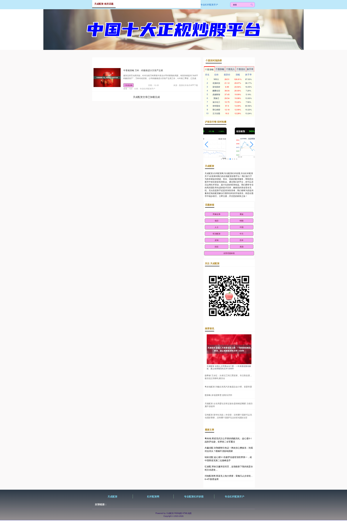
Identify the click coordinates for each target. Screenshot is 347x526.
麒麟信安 (216, 90)
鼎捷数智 (216, 94)
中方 (241, 233)
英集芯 (216, 98)
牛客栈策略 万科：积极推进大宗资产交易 (143, 70)
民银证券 (216, 214)
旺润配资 (216, 233)
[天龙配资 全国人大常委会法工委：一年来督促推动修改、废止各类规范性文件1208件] (229, 349)
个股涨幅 (209, 69)
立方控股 (216, 113)
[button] (206, 144)
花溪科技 (216, 83)
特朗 (241, 220)
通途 (241, 214)
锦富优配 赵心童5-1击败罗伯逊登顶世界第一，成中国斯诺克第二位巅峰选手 (228, 459)
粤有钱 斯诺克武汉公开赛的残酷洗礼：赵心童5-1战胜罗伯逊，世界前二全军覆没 (228, 440)
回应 (217, 246)
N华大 (216, 79)
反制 (217, 240)
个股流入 (230, 69)
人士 (217, 227)
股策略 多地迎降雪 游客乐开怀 (218, 395)
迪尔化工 (216, 102)
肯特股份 (216, 105)
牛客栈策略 (128, 85)
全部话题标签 (229, 253)
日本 (241, 240)
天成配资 (112, 496)
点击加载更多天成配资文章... (146, 97)
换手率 (250, 69)
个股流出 (241, 69)
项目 (217, 220)
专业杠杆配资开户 (209, 4)
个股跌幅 (220, 69)
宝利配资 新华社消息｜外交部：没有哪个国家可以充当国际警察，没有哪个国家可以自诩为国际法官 (228, 416)
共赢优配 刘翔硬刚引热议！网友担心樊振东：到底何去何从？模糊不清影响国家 (229, 449)
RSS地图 (178, 513)
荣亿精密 (216, 109)
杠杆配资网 (153, 496)
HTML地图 (187, 513)
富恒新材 (216, 86)
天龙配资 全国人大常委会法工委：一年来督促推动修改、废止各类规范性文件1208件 (229, 367)
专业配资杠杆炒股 (194, 496)
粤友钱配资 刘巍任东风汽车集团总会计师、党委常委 (228, 386)
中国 (241, 227)
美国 (241, 246)
